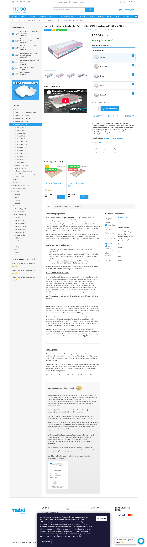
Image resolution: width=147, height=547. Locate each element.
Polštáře (15, 183)
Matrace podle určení (22, 116)
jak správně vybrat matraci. (113, 138)
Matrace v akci (19, 177)
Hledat (89, 10)
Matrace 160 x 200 (21, 151)
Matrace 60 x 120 (20, 159)
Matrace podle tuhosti (22, 121)
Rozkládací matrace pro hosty (25, 174)
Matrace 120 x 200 (21, 145)
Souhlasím (101, 518)
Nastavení (46, 542)
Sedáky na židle (20, 212)
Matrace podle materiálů (23, 118)
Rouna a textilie (20, 235)
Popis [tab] (48, 206)
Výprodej (16, 191)
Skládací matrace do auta (23, 171)
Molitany (17, 218)
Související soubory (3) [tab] (62, 206)
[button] (141, 541)
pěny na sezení (20, 220)
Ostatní (17, 203)
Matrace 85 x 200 (20, 136)
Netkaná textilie (21, 241)
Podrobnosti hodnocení (95, 30)
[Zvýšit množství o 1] (99, 107)
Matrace (15, 110)
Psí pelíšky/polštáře (21, 209)
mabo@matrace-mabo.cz (53, 512)
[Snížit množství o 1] (99, 110)
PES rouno (18, 238)
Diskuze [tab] (78, 206)
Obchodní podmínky (78, 2)
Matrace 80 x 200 (20, 130)
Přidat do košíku (111, 109)
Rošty (15, 180)
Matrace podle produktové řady (25, 113)
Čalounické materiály (19, 215)
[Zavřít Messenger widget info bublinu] (115, 538)
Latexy (17, 247)
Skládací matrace (20, 168)
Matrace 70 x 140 (20, 162)
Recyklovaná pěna (21, 232)
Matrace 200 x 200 (21, 156)
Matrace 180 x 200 (21, 153)
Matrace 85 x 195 (20, 133)
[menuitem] (14, 16)
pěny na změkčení (21, 226)
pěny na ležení (20, 223)
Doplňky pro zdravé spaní (21, 186)
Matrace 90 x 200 (20, 139)
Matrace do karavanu (22, 165)
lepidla (17, 244)
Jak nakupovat (62, 2)
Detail (61, 197)
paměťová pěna (20, 229)
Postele (17, 200)
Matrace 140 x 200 (21, 148)
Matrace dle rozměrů (22, 124)
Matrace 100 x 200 (21, 142)
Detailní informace (97, 142)
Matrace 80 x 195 (20, 127)
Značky (15, 250)
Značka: (109, 30)
